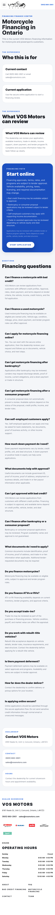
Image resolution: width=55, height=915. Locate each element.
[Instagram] (11, 905)
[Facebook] (4, 905)
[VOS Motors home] (16, 4)
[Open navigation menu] (4, 4)
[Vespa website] (7, 833)
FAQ (30, 885)
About (5, 885)
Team (31, 896)
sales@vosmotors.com (16, 762)
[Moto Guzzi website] (44, 825)
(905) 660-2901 (47, 5)
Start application (20, 245)
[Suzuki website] (19, 825)
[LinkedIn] (18, 905)
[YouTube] (25, 905)
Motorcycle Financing (35, 890)
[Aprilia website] (32, 825)
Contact (7, 896)
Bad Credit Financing (14, 889)
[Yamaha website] (7, 825)
